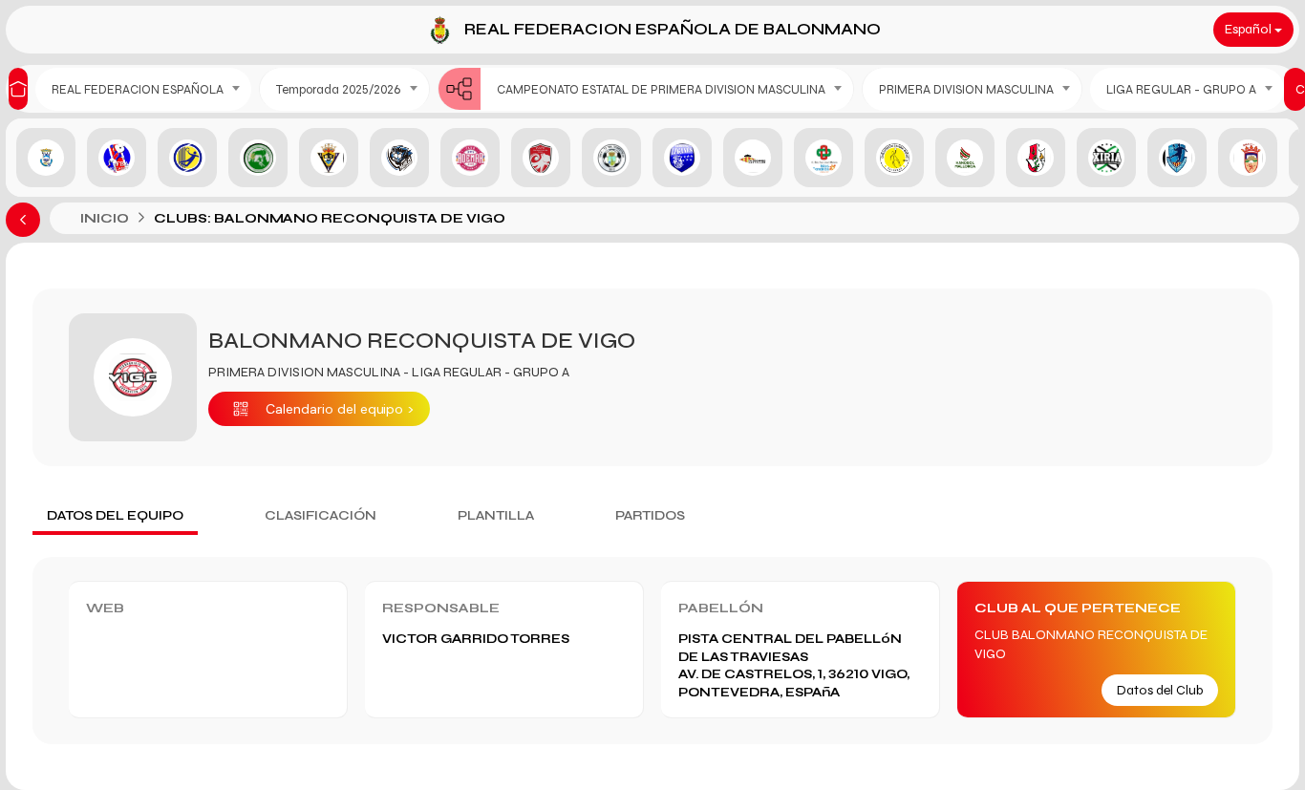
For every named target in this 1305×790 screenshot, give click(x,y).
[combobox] (143, 89)
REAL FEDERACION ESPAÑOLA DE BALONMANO (672, 29)
